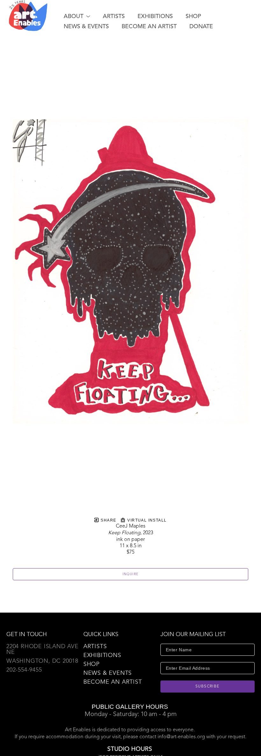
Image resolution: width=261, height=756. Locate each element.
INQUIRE (131, 574)
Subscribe (207, 686)
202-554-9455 (24, 670)
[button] (77, 16)
